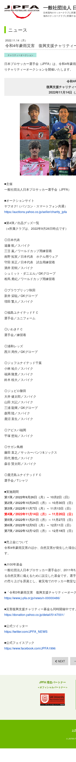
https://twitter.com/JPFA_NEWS (26, 631)
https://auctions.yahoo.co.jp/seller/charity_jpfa (35, 211)
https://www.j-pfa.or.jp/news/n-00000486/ (32, 598)
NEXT (61, 661)
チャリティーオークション (20, 55)
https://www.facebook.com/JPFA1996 (30, 648)
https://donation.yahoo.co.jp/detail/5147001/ (34, 614)
